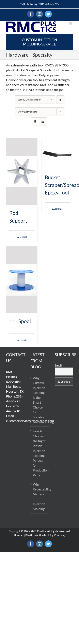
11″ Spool (20, 321)
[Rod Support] (21, 171)
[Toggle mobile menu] (71, 23)
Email (58, 365)
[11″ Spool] (21, 279)
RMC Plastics (38, 531)
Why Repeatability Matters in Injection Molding (40, 496)
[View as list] (43, 122)
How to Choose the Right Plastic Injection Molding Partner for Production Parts (40, 453)
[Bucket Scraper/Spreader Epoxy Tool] (57, 153)
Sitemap (18, 535)
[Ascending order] (60, 99)
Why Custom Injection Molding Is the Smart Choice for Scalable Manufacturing (40, 400)
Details (23, 236)
